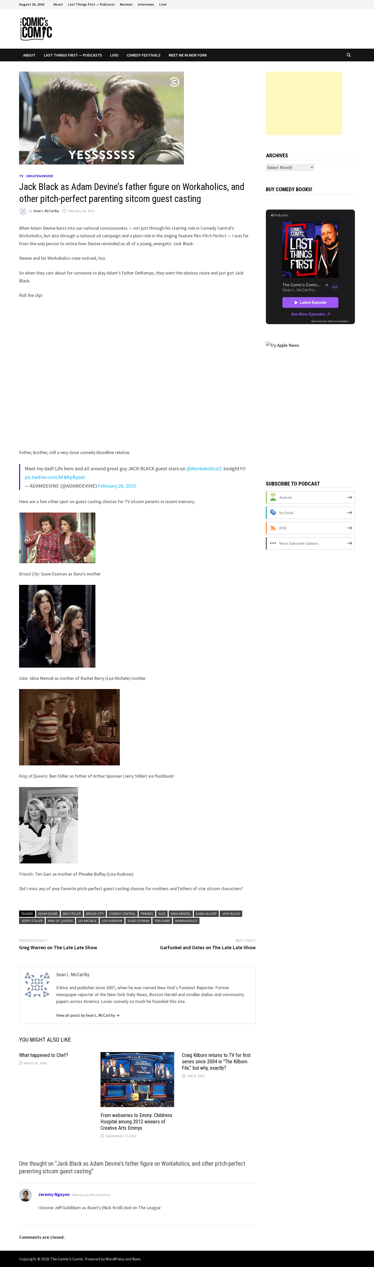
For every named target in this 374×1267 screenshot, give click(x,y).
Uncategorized (39, 176)
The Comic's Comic (66, 1258)
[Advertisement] (304, 103)
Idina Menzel (181, 913)
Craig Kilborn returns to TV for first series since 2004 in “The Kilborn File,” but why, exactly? (216, 1061)
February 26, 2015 (117, 486)
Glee (162, 913)
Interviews (146, 4)
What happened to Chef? (43, 1055)
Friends (147, 913)
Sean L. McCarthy (46, 211)
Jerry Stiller (32, 920)
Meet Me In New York (188, 55)
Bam (136, 1258)
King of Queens (60, 920)
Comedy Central (122, 913)
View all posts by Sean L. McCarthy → (88, 1015)
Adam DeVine (48, 913)
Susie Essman (138, 920)
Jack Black (231, 913)
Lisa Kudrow (112, 920)
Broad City (95, 913)
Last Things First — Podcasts (91, 4)
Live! (163, 4)
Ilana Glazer (206, 913)
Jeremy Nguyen (54, 1194)
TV (21, 176)
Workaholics (186, 920)
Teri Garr (162, 920)
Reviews (126, 4)
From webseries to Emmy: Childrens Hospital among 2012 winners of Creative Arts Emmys (136, 1121)
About (58, 4)
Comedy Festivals (144, 55)
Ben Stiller (72, 913)
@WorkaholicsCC (204, 468)
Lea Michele (87, 920)
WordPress (115, 1258)
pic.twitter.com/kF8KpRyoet (55, 477)
